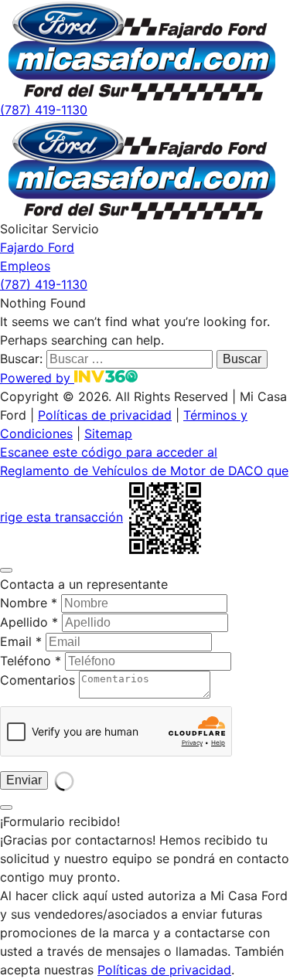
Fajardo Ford (37, 247)
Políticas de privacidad (105, 415)
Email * (21, 641)
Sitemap (108, 433)
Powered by (37, 378)
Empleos (25, 266)
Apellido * (29, 622)
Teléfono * (30, 660)
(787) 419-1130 (43, 109)
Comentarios (37, 680)
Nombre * (28, 602)
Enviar (24, 780)
